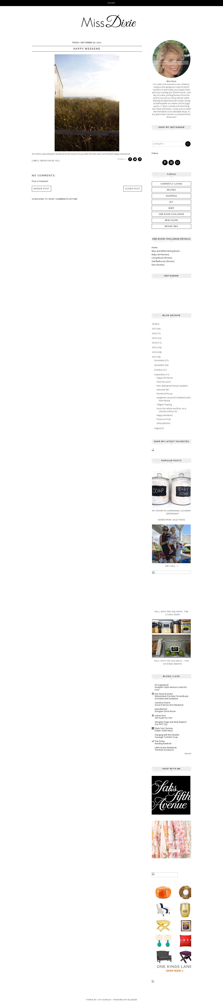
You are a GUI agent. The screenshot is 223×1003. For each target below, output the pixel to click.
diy (171, 202)
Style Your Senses (164, 728)
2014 (154, 342)
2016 (154, 333)
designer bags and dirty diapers (171, 722)
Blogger (132, 1000)
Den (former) (158, 264)
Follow (155, 153)
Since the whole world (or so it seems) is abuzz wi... (171, 410)
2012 (154, 352)
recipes (171, 190)
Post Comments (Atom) (63, 199)
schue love (160, 715)
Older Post (132, 189)
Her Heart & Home (164, 693)
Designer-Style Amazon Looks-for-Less (171, 688)
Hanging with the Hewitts (167, 734)
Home (111, 3)
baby (171, 208)
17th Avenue (104, 1000)
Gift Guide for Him (163, 718)
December (159, 360)
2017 (154, 328)
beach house (47, 161)
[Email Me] (178, 162)
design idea (171, 226)
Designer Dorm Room (165, 711)
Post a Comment (40, 181)
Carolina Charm (162, 702)
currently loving (171, 184)
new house (171, 220)
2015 (154, 338)
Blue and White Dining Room (166, 251)
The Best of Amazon (164, 750)
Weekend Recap (165, 393)
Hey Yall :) (171, 566)
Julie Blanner (161, 709)
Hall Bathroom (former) (163, 261)
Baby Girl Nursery (160, 254)
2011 (154, 356)
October (158, 369)
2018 (154, 324)
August (157, 428)
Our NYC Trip (161, 724)
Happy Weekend (165, 377)
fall (57, 161)
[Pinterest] (165, 162)
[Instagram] (171, 162)
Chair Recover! (164, 381)
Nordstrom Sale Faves (171, 520)
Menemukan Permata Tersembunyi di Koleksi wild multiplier (171, 697)
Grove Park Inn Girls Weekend (169, 705)
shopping (171, 196)
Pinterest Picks (164, 419)
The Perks (160, 741)
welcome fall (163, 389)
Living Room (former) (162, 257)
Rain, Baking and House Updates (172, 385)
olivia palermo (163, 423)
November (159, 365)
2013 (154, 347)
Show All (188, 753)
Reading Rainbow (163, 743)
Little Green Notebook (166, 747)
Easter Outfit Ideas (164, 730)
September (160, 374)
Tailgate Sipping (164, 404)
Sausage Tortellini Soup (166, 737)
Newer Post (41, 189)
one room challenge (171, 214)
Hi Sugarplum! (162, 684)
